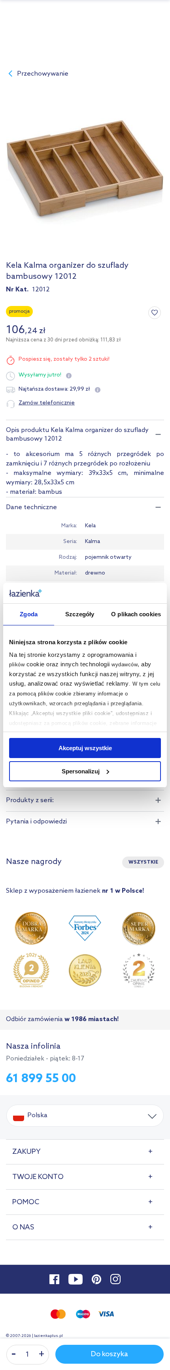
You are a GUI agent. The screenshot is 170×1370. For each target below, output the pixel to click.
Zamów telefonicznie (47, 403)
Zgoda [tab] (29, 614)
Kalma (92, 541)
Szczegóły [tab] (79, 614)
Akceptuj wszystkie (85, 748)
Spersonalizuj (81, 771)
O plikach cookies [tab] (136, 614)
